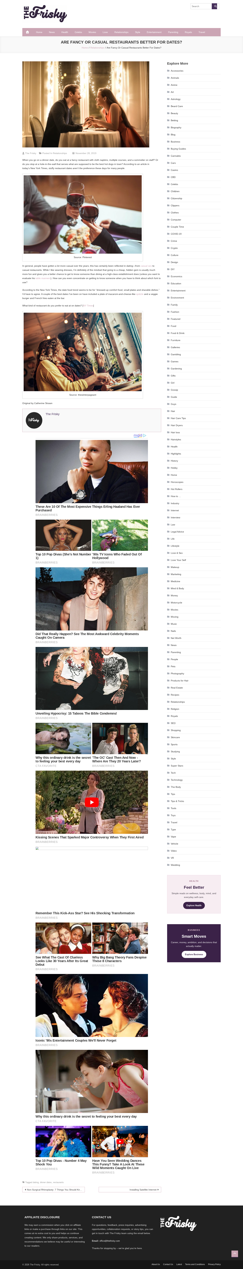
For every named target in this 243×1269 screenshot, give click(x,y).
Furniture (175, 340)
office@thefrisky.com (110, 1241)
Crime (174, 241)
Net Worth (176, 638)
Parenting (173, 32)
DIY (173, 269)
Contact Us (168, 1264)
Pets (173, 666)
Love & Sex (177, 553)
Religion (175, 709)
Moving (174, 616)
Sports (174, 744)
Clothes (175, 212)
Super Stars (177, 765)
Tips (173, 794)
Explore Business (194, 954)
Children (175, 191)
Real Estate (177, 687)
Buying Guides (178, 148)
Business (175, 141)
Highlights (176, 453)
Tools (173, 808)
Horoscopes (177, 482)
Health (64, 32)
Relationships (121, 32)
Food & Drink (177, 333)
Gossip (174, 390)
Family (174, 304)
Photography (177, 673)
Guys (173, 404)
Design (174, 262)
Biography (176, 127)
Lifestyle (175, 546)
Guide (174, 397)
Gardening (176, 368)
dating (36, 1182)
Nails (173, 631)
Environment (177, 297)
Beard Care (177, 106)
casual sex (146, 266)
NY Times (88, 305)
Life (173, 538)
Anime (174, 85)
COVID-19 (176, 234)
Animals (175, 78)
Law (173, 524)
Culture (174, 255)
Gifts (173, 375)
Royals (188, 32)
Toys (173, 815)
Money (174, 595)
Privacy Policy (214, 1264)
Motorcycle (176, 602)
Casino (174, 170)
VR (172, 858)
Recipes (175, 694)
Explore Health (194, 905)
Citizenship (176, 198)
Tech (173, 772)
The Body (176, 787)
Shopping (176, 730)
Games (174, 361)
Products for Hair (179, 680)
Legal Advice (177, 531)
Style (137, 32)
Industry (175, 503)
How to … (176, 496)
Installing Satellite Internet (143, 1189)
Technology (177, 780)
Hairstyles (176, 439)
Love (105, 32)
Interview (175, 517)
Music (174, 624)
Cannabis (176, 156)
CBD (173, 177)
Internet (175, 510)
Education (176, 283)
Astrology (176, 99)
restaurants (58, 1182)
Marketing (176, 574)
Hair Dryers (177, 425)
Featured (175, 319)
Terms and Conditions (195, 1264)
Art (172, 92)
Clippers (175, 205)
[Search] (214, 6)
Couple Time (177, 226)
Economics (176, 276)
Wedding (175, 865)
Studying (175, 751)
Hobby (174, 468)
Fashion (175, 312)
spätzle (139, 294)
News (52, 32)
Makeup (175, 567)
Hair (173, 411)
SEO (173, 723)
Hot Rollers (176, 489)
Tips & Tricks (177, 801)
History (174, 460)
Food (173, 326)
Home (39, 32)
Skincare (175, 737)
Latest (179, 1264)
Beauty (174, 113)
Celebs (78, 32)
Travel (202, 32)
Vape (173, 836)
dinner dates (46, 1182)
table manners (43, 278)
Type (173, 829)
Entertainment (154, 32)
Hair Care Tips (178, 418)
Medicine (175, 581)
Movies (92, 32)
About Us (156, 1264)
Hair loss (175, 432)
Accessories (177, 70)
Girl (172, 382)
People (174, 659)
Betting (174, 120)
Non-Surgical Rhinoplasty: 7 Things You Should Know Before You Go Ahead (56, 1189)
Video (174, 850)
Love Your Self (178, 560)
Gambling (176, 354)
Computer (176, 219)
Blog (173, 134)
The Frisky (30, 153)
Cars (173, 163)
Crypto (174, 248)
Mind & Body (177, 588)
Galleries (175, 347)
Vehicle (174, 843)
